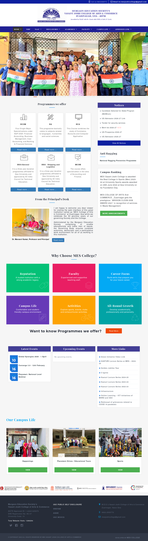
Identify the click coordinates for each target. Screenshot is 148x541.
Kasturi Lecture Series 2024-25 (115, 377)
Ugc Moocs (58, 517)
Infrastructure (107, 391)
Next (142, 67)
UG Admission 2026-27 (111, 136)
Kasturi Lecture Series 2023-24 (115, 382)
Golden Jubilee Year (110, 368)
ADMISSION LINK (122, 29)
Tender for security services (113, 123)
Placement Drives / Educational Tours (74, 461)
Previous (5, 67)
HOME (16, 29)
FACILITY (86, 29)
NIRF (28, 29)
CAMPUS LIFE (102, 29)
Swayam (57, 509)
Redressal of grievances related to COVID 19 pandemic (115, 403)
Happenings (27, 461)
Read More (113, 331)
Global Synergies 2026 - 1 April (32, 356)
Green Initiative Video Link (113, 357)
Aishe (56, 513)
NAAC (37, 29)
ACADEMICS (70, 29)
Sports (120, 461)
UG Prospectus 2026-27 (112, 132)
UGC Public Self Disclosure (67, 504)
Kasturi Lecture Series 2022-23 (115, 386)
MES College (133, 537)
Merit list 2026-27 (111, 127)
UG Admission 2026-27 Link (113, 118)
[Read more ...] (23, 132)
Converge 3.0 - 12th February (32, 365)
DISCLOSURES (52, 29)
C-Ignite (104, 372)
